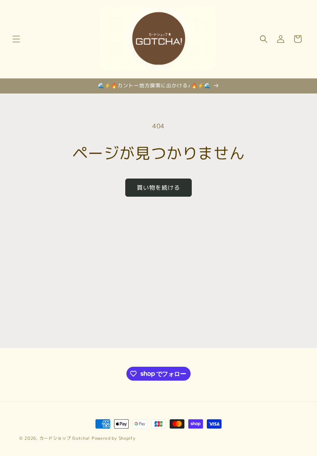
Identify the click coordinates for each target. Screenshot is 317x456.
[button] (16, 39)
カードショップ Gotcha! (64, 438)
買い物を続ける (158, 188)
